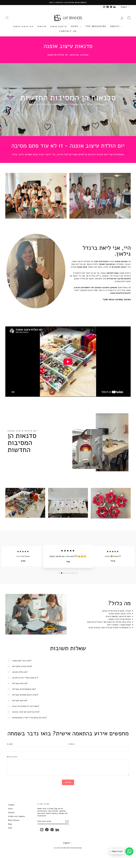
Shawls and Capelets (16, 816)
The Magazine (95, 26)
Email (72, 744)
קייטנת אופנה (58, 26)
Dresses (11, 812)
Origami (11, 805)
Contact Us (68, 31)
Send (68, 782)
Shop (75, 26)
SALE (10, 828)
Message (12, 757)
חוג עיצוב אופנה (23, 26)
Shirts (10, 809)
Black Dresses (13, 820)
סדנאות (41, 26)
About (115, 26)
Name (10, 744)
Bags (10, 824)
